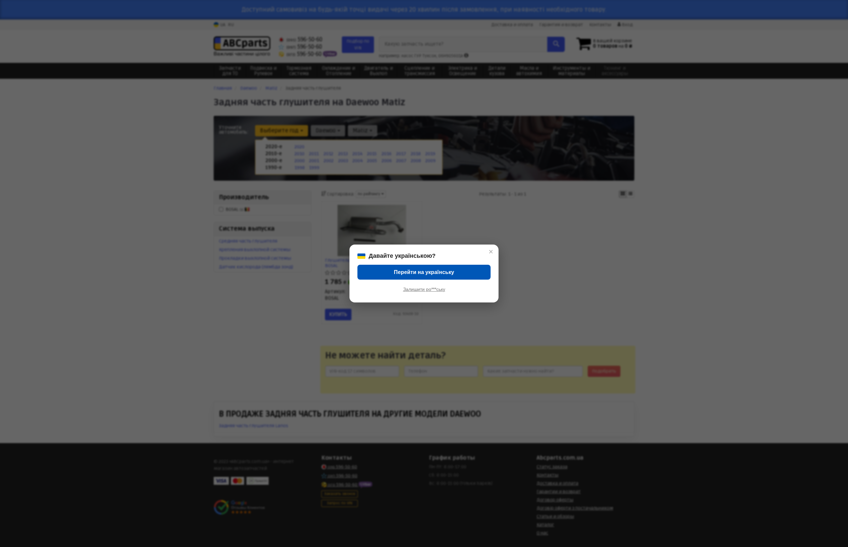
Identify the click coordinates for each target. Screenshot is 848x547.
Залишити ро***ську (424, 289)
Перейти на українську (424, 272)
